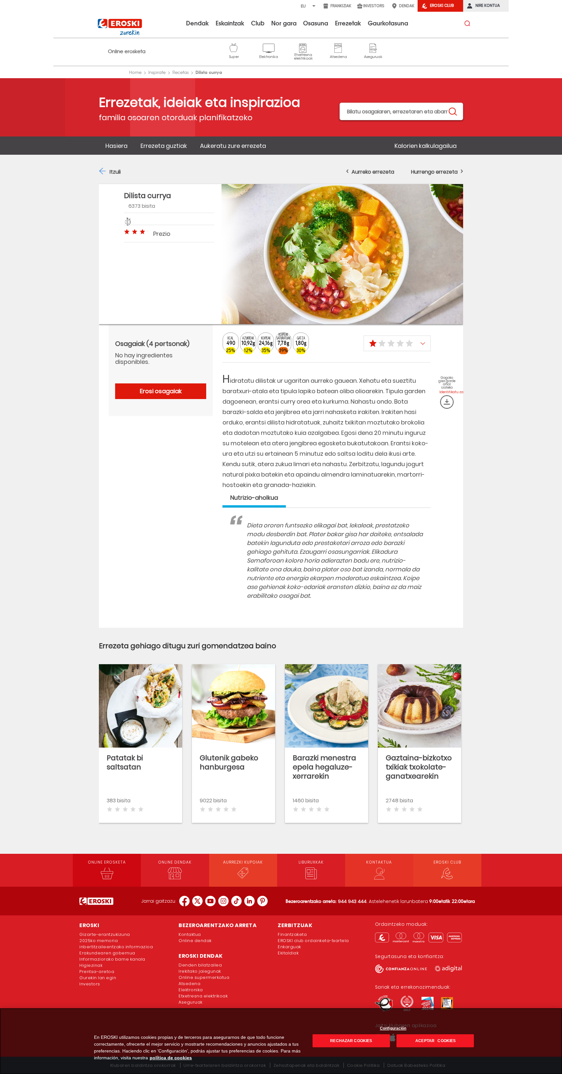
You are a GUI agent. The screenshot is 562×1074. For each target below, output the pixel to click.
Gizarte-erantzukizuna (104, 934)
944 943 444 (352, 901)
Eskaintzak (230, 23)
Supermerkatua (234, 47)
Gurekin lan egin (97, 978)
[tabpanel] (326, 567)
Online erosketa (126, 51)
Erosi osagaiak (161, 391)
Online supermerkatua (204, 977)
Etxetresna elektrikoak (303, 47)
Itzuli (115, 172)
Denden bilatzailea (200, 965)
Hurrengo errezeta (434, 172)
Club (257, 23)
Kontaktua (190, 934)
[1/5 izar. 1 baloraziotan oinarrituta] (397, 343)
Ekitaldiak (288, 953)
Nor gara (284, 23)
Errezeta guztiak (163, 146)
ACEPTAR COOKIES (435, 1040)
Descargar (447, 402)
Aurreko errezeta (373, 172)
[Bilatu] (452, 111)
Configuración (393, 1028)
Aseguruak (373, 47)
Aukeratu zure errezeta (233, 146)
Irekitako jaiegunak (200, 971)
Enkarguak (289, 947)
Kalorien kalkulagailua (426, 146)
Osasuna (315, 23)
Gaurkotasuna (388, 23)
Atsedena (338, 47)
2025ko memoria (98, 941)
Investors (89, 984)
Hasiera (116, 146)
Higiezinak (90, 965)
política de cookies (171, 1057)
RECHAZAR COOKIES (351, 1040)
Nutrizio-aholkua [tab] (254, 498)
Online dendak (195, 941)
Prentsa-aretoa (96, 971)
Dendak (197, 23)
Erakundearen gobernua (107, 953)
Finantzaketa (292, 934)
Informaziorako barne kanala (112, 959)
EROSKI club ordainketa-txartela (313, 941)
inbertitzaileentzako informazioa (116, 947)
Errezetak (348, 23)
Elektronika (268, 47)
